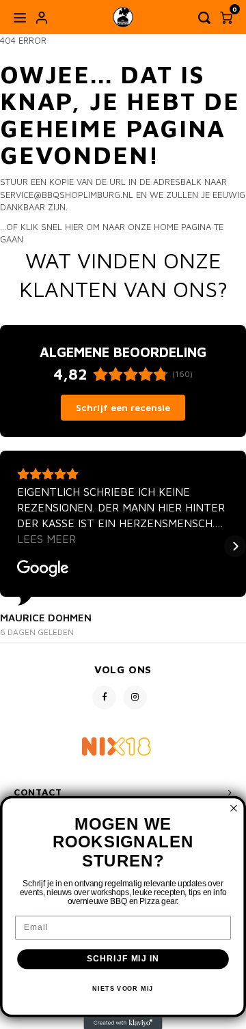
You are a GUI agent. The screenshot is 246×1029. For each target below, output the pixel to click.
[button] (11, 546)
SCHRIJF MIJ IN (123, 959)
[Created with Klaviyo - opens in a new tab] (122, 1023)
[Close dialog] (233, 808)
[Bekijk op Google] (43, 569)
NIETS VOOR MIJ (122, 988)
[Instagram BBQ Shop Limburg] (135, 697)
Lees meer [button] (46, 539)
